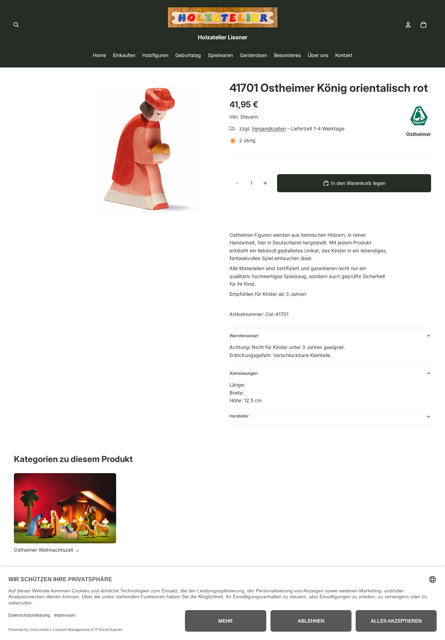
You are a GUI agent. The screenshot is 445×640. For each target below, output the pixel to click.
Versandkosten (269, 128)
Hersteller (239, 416)
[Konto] (408, 24)
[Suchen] (16, 24)
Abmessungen (243, 373)
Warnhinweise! (244, 335)
